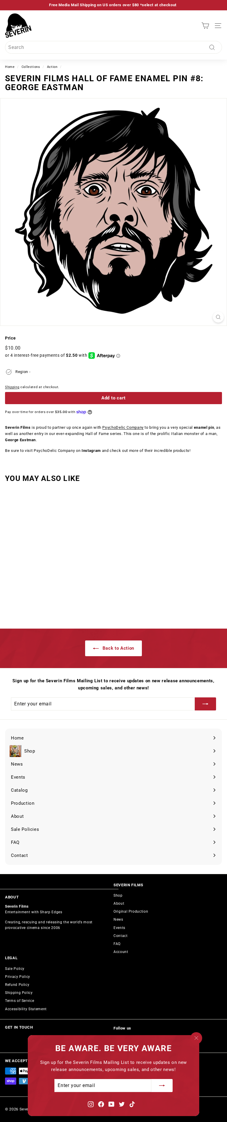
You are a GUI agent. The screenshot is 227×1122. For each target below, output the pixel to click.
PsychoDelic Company (122, 427)
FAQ (117, 944)
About (119, 903)
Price (10, 338)
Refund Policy (17, 985)
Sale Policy (15, 969)
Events (119, 928)
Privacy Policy (17, 977)
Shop (118, 895)
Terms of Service (19, 1001)
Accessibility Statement (26, 1009)
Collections (31, 67)
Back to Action (117, 648)
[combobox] (113, 47)
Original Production (131, 911)
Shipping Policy (19, 993)
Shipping (12, 387)
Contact (121, 936)
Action (52, 67)
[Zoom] (218, 317)
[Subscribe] (162, 1085)
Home (10, 67)
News (118, 919)
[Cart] (205, 25)
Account (121, 952)
